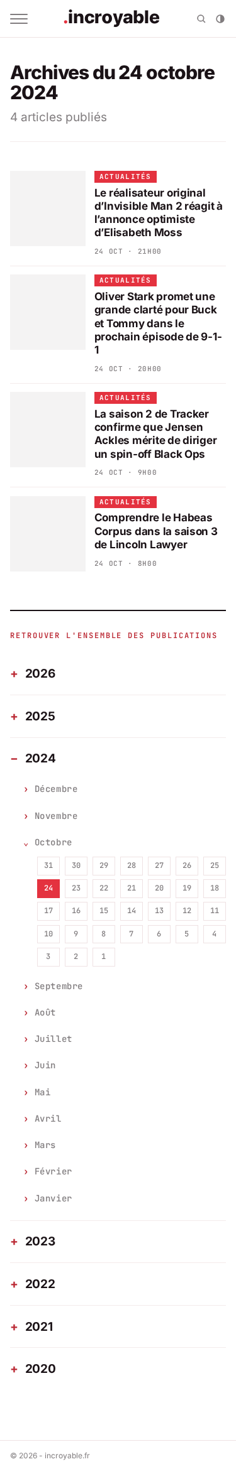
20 (159, 888)
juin (45, 1065)
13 (159, 911)
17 (48, 911)
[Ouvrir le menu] (19, 19)
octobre (53, 842)
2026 (40, 673)
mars (45, 1145)
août (45, 1012)
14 (131, 911)
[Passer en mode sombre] (220, 18)
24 (48, 888)
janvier (53, 1198)
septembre (59, 986)
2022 (40, 1284)
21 (131, 888)
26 (187, 865)
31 (48, 865)
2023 (40, 1241)
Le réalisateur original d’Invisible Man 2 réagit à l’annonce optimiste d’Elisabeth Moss (158, 213)
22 (103, 888)
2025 (40, 716)
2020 (40, 1369)
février (53, 1171)
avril (48, 1118)
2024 (40, 758)
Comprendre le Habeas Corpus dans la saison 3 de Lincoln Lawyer (156, 531)
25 (214, 865)
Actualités (125, 176)
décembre (56, 788)
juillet (53, 1038)
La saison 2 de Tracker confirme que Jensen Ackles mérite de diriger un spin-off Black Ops (155, 434)
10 (48, 934)
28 (131, 865)
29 (103, 865)
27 (159, 865)
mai (43, 1092)
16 (76, 911)
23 (76, 888)
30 (76, 865)
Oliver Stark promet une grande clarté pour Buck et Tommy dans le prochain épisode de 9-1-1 (158, 323)
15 (103, 911)
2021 (39, 1327)
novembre (56, 815)
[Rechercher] (201, 18)
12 (187, 911)
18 (214, 888)
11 (214, 911)
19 (187, 888)
